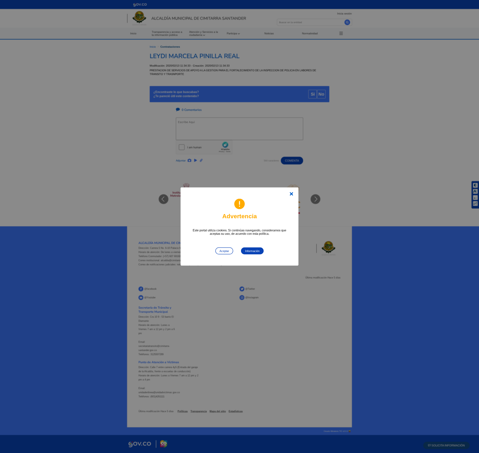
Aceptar (224, 251)
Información (252, 251)
